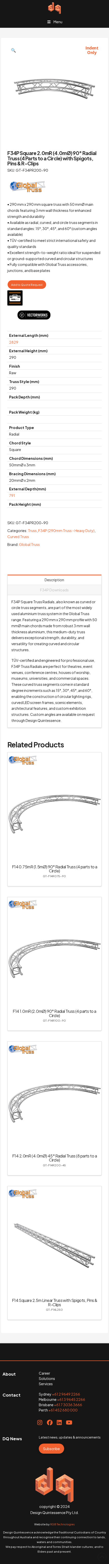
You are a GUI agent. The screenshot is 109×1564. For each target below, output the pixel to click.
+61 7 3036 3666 (68, 1404)
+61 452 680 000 (63, 1410)
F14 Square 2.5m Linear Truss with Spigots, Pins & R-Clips (54, 1302)
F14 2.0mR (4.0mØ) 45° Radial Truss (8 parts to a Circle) (54, 1158)
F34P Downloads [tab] (54, 590)
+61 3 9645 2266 (71, 1399)
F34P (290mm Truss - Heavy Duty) (66, 530)
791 (12, 495)
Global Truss (29, 544)
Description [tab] (54, 579)
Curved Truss (18, 536)
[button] (13, 50)
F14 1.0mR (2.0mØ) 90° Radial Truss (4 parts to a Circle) (54, 1013)
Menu (57, 21)
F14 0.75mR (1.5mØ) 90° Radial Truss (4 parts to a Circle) (54, 869)
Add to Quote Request (27, 284)
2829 (13, 342)
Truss (32, 530)
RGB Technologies (62, 1524)
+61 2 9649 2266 (66, 1394)
